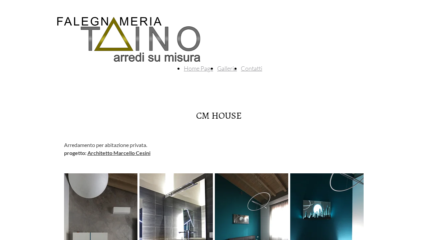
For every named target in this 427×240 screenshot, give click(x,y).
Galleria (227, 68)
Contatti (251, 68)
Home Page (198, 68)
